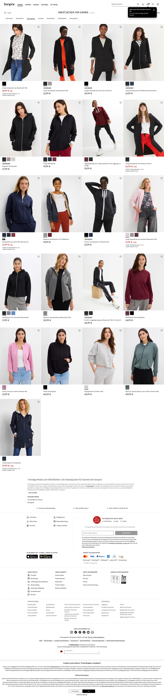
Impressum (74, 641)
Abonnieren (126, 533)
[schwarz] (4, 84)
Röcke (48, 610)
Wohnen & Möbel (60, 588)
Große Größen (60, 585)
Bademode (58, 582)
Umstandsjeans (88, 607)
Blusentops (105, 613)
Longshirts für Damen (108, 610)
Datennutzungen (55, 667)
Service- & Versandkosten (96, 637)
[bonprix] (9, 4)
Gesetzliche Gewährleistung (115, 641)
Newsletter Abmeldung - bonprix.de (119, 543)
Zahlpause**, (105, 560)
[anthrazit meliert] (45, 235)
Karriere (85, 578)
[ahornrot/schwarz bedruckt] (86, 159)
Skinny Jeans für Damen (72, 607)
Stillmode (86, 616)
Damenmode (59, 575)
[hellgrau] (50, 84)
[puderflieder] (127, 235)
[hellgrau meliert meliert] (86, 387)
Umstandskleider (88, 613)
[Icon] (38, 27)
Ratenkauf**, (96, 560)
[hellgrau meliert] (13, 159)
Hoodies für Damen (107, 607)
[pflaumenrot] (54, 159)
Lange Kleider (32, 616)
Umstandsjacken (88, 610)
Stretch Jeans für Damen (91, 605)
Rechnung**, (87, 560)
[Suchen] (138, 4)
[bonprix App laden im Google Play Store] (45, 557)
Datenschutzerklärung (108, 686)
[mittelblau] (13, 313)
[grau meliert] (45, 313)
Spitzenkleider (32, 610)
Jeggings (104, 605)
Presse (85, 582)
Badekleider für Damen (127, 610)
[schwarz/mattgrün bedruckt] (91, 159)
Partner (13, 667)
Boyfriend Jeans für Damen (70, 611)
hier (48, 670)
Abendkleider (32, 605)
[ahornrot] (136, 235)
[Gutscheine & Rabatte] (148, 4)
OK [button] (89, 691)
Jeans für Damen (51, 616)
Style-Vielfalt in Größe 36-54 (118, 508)
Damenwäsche (60, 578)
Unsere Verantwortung (90, 585)
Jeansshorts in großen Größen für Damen (71, 615)
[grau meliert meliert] (9, 313)
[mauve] (4, 387)
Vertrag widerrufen (98, 641)
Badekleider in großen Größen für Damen (127, 613)
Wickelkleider (50, 607)
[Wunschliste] (153, 4)
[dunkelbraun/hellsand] (91, 313)
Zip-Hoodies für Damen (35, 500)
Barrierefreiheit (85, 641)
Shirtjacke (31, 503)
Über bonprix (87, 575)
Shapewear (105, 616)
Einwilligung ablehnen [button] (81, 694)
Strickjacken (90, 486)
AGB (40, 641)
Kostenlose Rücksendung (47, 508)
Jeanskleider (50, 613)
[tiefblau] (132, 84)
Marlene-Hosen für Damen (70, 619)
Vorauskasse (123, 560)
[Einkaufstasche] (158, 4)
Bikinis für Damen (125, 607)
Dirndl (122, 605)
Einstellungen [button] (75, 691)
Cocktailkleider (32, 607)
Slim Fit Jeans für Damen (72, 605)
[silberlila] (9, 159)
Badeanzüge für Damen (127, 617)
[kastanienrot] (50, 235)
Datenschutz (48, 641)
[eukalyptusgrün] (127, 387)
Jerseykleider (50, 605)
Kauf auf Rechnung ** (82, 508)
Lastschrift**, (114, 560)
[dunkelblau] (50, 159)
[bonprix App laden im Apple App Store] (32, 557)
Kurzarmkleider (33, 613)
